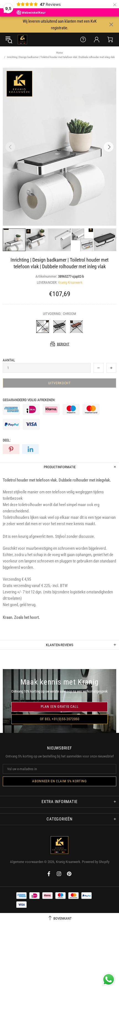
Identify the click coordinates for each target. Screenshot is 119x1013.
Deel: (7, 440)
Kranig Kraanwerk (22, 39)
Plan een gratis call (60, 706)
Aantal (9, 360)
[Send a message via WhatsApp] (108, 979)
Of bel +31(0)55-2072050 (59, 719)
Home (59, 52)
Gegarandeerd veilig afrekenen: (29, 400)
